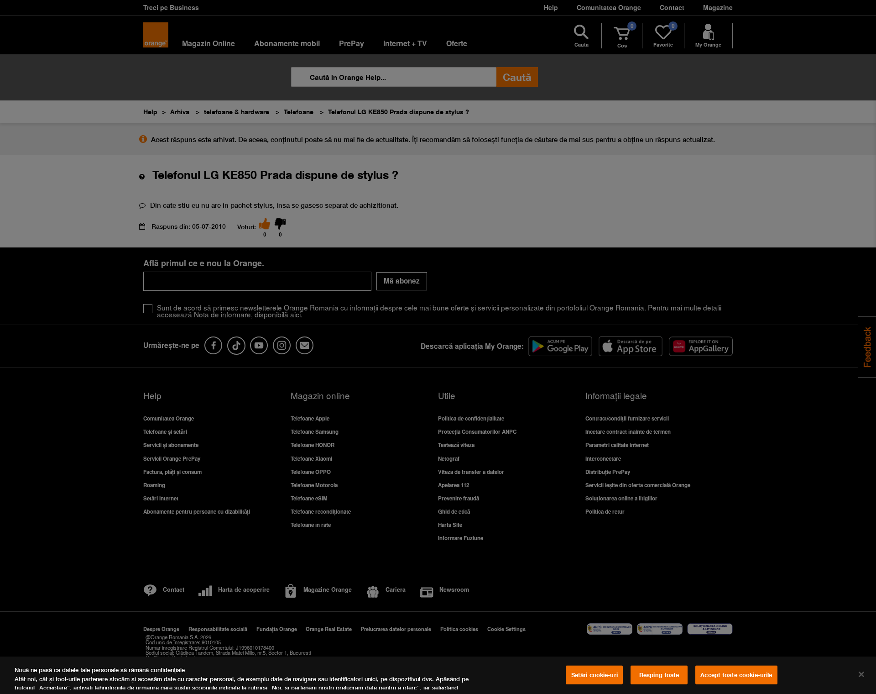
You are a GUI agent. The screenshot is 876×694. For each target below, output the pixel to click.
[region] (438, 675)
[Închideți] (861, 674)
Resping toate (659, 674)
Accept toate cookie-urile (736, 674)
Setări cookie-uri (594, 674)
